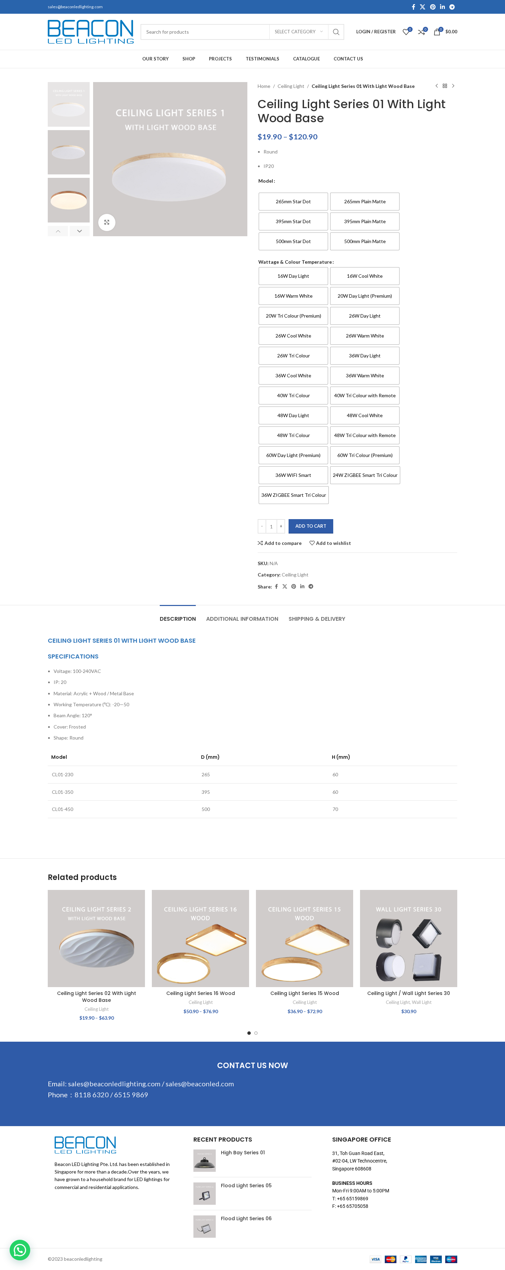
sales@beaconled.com (200, 1083)
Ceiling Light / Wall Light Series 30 (408, 993)
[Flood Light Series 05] (204, 1193)
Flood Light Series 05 (246, 1185)
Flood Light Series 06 (246, 1218)
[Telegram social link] (452, 7)
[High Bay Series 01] (204, 1160)
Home (264, 86)
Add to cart (310, 526)
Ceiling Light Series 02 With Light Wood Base (96, 997)
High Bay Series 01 (243, 1152)
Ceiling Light (291, 86)
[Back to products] (445, 86)
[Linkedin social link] (442, 7)
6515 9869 (131, 1094)
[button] (58, 231)
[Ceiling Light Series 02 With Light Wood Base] (96, 938)
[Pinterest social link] (433, 7)
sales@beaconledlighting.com (75, 6)
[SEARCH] (336, 32)
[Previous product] (437, 86)
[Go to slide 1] (249, 1033)
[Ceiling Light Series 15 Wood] (304, 938)
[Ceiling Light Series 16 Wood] (200, 938)
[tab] (178, 615)
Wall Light (421, 1002)
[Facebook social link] (413, 7)
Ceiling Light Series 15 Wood (304, 993)
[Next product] (453, 86)
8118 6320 (92, 1094)
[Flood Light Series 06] (204, 1226)
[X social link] (423, 7)
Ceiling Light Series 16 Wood (200, 993)
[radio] (293, 201)
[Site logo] (91, 31)
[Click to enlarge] (106, 222)
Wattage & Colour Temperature (295, 262)
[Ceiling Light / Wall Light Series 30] (408, 938)
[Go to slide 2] (256, 1033)
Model (265, 181)
